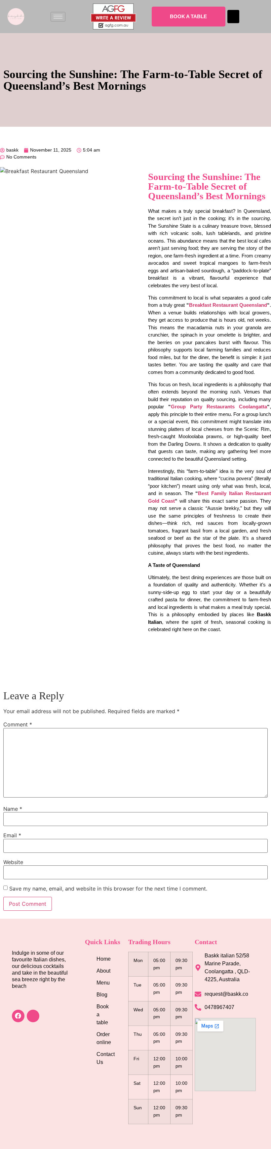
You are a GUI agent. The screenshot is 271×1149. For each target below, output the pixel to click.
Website (13, 862)
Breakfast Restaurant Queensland (228, 305)
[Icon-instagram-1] (33, 1016)
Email (12, 835)
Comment (17, 724)
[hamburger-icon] (58, 17)
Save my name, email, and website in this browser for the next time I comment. (108, 888)
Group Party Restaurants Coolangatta (219, 406)
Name (12, 808)
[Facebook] (18, 1016)
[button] (233, 16)
